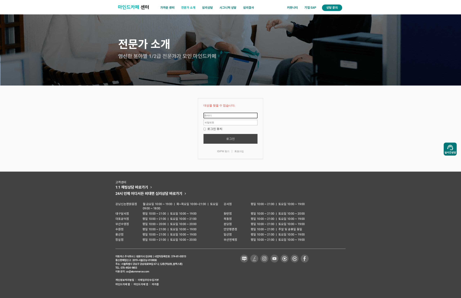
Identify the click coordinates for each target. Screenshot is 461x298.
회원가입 (239, 151)
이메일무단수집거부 (148, 280)
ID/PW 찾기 (223, 151)
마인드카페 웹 (122, 284)
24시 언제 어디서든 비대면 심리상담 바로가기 (148, 193)
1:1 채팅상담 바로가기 (131, 187)
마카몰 (155, 284)
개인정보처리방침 (124, 280)
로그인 (230, 138)
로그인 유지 (214, 128)
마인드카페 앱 (141, 284)
